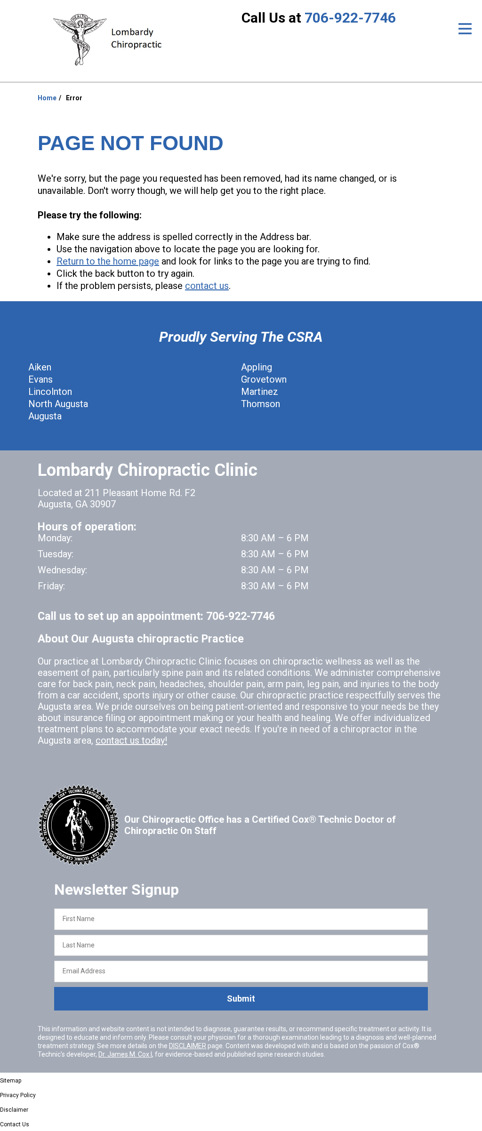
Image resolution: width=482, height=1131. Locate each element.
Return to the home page (107, 261)
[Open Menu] (465, 28)
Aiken (39, 367)
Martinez (259, 391)
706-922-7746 (350, 17)
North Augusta (58, 403)
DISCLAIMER (187, 1046)
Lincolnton (50, 391)
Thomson (260, 403)
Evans (40, 379)
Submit (241, 998)
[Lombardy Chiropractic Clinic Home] (112, 39)
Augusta (45, 416)
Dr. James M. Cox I (125, 1054)
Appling (256, 367)
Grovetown (264, 379)
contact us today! (131, 740)
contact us (207, 285)
